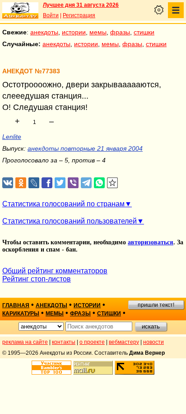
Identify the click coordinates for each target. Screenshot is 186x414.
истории (74, 32)
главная (15, 305)
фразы (120, 32)
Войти (51, 15)
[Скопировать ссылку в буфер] (112, 183)
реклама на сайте (25, 342)
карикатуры (20, 313)
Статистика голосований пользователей (69, 221)
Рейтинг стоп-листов (36, 279)
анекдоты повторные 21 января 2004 (85, 148)
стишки (144, 32)
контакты (63, 342)
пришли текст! (156, 305)
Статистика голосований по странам (63, 204)
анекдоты (44, 32)
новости (153, 342)
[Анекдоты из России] (20, 10)
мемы (98, 32)
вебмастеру (124, 342)
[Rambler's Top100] (51, 368)
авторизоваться (150, 242)
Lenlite (11, 136)
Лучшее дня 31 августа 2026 (81, 5)
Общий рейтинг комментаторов (54, 271)
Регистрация (79, 15)
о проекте (92, 342)
